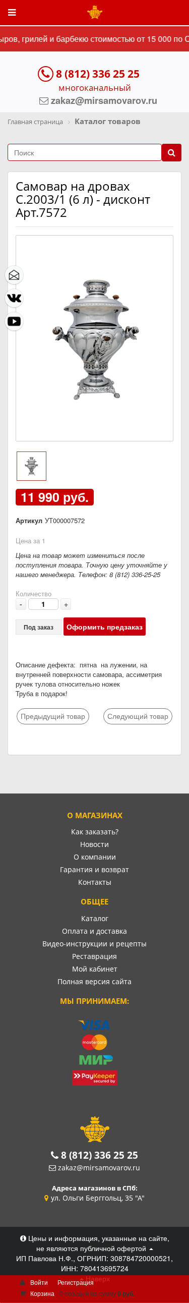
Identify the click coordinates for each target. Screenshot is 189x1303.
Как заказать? (94, 831)
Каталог (94, 918)
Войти (39, 1282)
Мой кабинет (94, 969)
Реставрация (94, 956)
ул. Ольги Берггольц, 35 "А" (98, 1198)
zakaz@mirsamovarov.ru (99, 1167)
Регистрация (75, 1282)
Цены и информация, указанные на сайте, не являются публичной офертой (97, 1243)
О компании (95, 857)
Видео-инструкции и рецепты (94, 943)
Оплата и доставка (94, 931)
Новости (94, 844)
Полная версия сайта (94, 981)
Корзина (42, 1293)
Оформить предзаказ (105, 626)
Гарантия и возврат (94, 869)
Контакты (94, 882)
